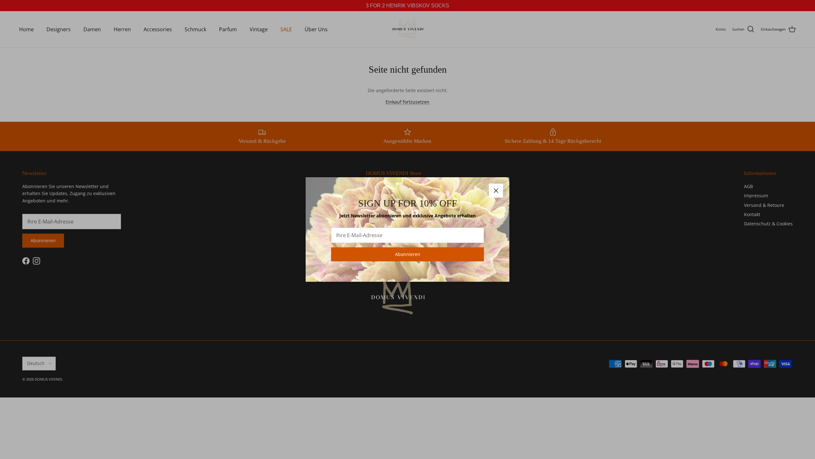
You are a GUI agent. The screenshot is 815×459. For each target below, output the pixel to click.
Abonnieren (407, 254)
